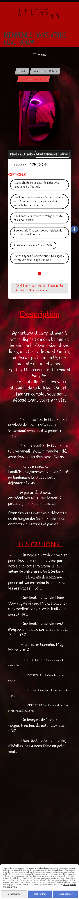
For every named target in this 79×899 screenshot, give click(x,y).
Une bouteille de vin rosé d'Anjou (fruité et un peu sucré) (38, 218)
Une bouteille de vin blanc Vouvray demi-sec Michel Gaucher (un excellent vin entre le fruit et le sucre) (38, 201)
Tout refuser (40, 894)
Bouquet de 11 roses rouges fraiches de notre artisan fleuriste (38, 232)
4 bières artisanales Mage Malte (33, 245)
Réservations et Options (52, 154)
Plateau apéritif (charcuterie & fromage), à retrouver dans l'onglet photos (39, 258)
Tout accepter (65, 894)
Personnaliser (14, 894)
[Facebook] (74, 229)
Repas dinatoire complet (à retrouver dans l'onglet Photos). (36, 185)
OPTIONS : (18, 175)
